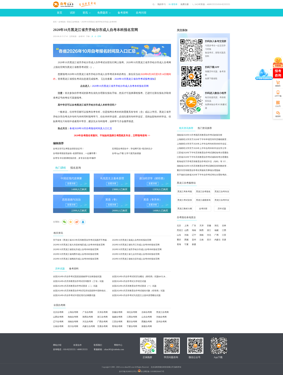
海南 (194, 230)
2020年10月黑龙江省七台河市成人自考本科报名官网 (135, 254)
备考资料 (123, 12)
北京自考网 (58, 312)
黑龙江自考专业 (222, 191)
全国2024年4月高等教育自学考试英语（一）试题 (134, 286)
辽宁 (194, 235)
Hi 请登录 (173, 4)
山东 (179, 235)
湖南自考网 (73, 322)
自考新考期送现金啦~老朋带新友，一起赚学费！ (75, 153)
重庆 (179, 240)
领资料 (278, 116)
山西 (186, 230)
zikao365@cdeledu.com (114, 349)
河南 (186, 235)
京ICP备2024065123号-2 (128, 371)
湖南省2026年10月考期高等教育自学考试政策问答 (199, 135)
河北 (209, 235)
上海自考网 (73, 312)
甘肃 (224, 240)
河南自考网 (161, 317)
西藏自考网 (147, 322)
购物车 (278, 86)
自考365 (82, 36)
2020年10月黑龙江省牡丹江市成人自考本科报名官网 (135, 245)
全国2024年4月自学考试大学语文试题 (129, 281)
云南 (201, 240)
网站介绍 (57, 345)
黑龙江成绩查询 (203, 200)
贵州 (194, 240)
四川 (209, 240)
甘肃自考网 (102, 326)
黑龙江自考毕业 (222, 200)
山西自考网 (58, 317)
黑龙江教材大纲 (184, 209)
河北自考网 (88, 322)
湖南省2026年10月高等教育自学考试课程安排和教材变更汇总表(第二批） (210, 166)
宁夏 (186, 244)
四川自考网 (73, 326)
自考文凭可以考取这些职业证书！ (68, 149)
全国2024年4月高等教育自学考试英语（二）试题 (75, 286)
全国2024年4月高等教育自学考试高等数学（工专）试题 (78, 281)
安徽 (209, 225)
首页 (59, 12)
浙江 (209, 230)
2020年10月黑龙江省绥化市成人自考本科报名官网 (75, 249)
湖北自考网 (132, 312)
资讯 (85, 12)
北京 (179, 225)
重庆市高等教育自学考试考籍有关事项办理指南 (198, 170)
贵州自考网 (161, 322)
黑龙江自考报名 (73, 22)
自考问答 (141, 12)
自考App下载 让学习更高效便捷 (126, 153)
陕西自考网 (88, 317)
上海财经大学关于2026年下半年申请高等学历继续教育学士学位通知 (208, 139)
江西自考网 (132, 317)
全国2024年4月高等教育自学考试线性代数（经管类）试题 (138, 291)
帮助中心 (118, 345)
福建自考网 (117, 317)
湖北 (216, 225)
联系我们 (98, 345)
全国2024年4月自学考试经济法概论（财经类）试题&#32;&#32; (140, 276)
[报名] (112, 50)
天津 (201, 225)
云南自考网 (58, 326)
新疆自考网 (147, 326)
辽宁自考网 (58, 322)
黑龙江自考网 (162, 312)
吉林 (224, 225)
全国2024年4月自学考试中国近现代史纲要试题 (74, 295)
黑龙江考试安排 (184, 200)
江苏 (224, 235)
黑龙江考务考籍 (184, 191)
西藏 (186, 240)
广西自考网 (102, 322)
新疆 (194, 244)
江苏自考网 (117, 322)
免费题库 (102, 12)
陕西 (201, 230)
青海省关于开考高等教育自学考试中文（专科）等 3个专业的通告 (206, 161)
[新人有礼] (278, 61)
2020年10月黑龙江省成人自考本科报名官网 (131, 240)
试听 (72, 12)
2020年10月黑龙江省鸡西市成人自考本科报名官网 (75, 254)
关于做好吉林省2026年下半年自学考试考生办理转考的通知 (204, 175)
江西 (224, 230)
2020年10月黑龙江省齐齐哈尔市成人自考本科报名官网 (137, 249)
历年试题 (222, 209)
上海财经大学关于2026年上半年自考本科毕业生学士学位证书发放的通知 (210, 148)
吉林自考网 (147, 312)
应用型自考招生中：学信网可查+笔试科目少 (132, 149)
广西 (216, 235)
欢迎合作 (77, 345)
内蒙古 (217, 240)
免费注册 (184, 4)
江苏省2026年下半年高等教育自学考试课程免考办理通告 (202, 153)
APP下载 (278, 96)
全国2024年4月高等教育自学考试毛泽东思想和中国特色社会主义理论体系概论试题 (90, 291)
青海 (179, 244)
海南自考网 (73, 317)
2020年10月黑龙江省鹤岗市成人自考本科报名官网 (75, 259)
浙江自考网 (102, 317)
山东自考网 (147, 317)
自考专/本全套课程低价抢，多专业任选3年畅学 (74, 158)
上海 (186, 225)
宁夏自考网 (132, 326)
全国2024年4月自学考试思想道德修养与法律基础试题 (77, 276)
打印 (99, 36)
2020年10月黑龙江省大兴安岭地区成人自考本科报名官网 (79, 245)
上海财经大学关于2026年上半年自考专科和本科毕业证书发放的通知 (208, 144)
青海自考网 (117, 326)
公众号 (278, 106)
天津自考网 (102, 312)
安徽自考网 (117, 312)
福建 (216, 230)
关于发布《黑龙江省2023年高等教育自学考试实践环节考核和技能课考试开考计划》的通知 (94, 240)
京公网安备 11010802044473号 (152, 371)
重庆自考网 (132, 322)
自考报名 (62, 22)
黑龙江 (180, 230)
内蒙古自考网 (89, 326)
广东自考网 (88, 312)
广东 (194, 225)
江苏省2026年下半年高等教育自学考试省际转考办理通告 (202, 157)
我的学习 (161, 4)
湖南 (201, 235)
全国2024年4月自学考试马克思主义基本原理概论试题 (136, 295)
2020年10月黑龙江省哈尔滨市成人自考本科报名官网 (135, 259)
